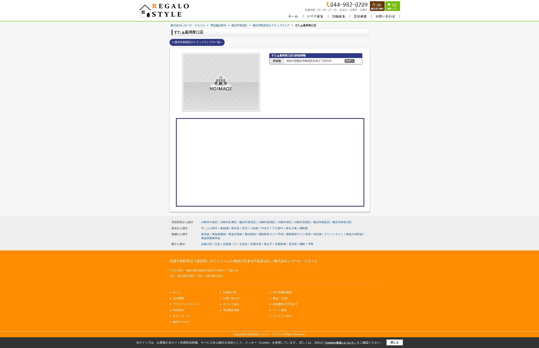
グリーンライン (334, 234)
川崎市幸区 (284, 222)
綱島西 (304, 228)
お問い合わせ (231, 298)
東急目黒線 (235, 234)
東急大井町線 (354, 234)
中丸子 (265, 228)
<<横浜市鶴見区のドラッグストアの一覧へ (197, 42)
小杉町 (254, 228)
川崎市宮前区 (302, 222)
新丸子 (268, 244)
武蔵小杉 (206, 244)
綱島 (302, 244)
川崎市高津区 (267, 222)
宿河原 (235, 228)
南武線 (205, 234)
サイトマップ (181, 316)
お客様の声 (230, 292)
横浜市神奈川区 (342, 222)
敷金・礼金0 (280, 298)
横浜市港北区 (247, 222)
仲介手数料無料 (282, 292)
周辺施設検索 (231, 310)
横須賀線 (251, 234)
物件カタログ (181, 321)
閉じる (395, 342)
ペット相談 (280, 310)
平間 (310, 244)
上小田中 (212, 228)
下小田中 (278, 228)
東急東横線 (219, 234)
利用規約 (178, 310)
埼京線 (317, 234)
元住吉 (243, 244)
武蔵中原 (255, 244)
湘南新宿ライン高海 (298, 234)
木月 (245, 228)
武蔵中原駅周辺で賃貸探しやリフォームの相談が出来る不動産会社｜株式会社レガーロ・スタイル (243, 261)
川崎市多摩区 (228, 222)
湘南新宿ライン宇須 (271, 234)
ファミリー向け (282, 316)
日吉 (217, 244)
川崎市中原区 (209, 222)
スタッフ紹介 (231, 304)
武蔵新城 (280, 244)
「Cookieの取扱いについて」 (340, 342)
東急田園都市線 (210, 238)
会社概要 (178, 298)
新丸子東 (292, 228)
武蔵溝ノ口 (230, 244)
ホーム (177, 292)
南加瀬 (224, 228)
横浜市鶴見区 (321, 222)
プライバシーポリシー (186, 304)
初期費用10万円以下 (285, 304)
